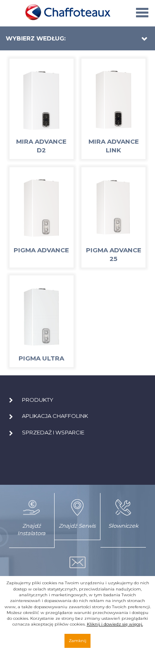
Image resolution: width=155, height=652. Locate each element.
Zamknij (77, 640)
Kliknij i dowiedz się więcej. (115, 624)
